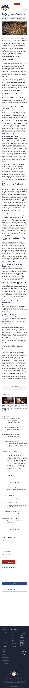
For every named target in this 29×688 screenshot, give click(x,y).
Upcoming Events (5, 646)
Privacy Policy (16, 686)
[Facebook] (21, 651)
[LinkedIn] (24, 654)
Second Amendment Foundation (18, 340)
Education (14, 632)
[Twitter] (25, 651)
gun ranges (4, 250)
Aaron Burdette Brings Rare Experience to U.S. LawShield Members (8, 407)
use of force (14, 173)
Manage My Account (14, 645)
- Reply (18, 418)
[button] (14, 589)
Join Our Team (5, 650)
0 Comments (24, 408)
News (13, 635)
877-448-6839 (17, 1)
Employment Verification (5, 662)
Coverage (5, 642)
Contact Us (5, 659)
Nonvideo (18, 18)
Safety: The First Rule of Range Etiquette (21, 406)
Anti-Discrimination (5, 655)
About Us (5, 632)
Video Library (13, 639)
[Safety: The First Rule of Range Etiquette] (21, 400)
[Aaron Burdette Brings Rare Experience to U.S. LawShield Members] (8, 400)
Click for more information (20, 681)
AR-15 (25, 289)
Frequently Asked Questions (5, 637)
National (14, 18)
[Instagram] (22, 654)
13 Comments (23, 18)
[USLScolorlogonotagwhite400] (5, 8)
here (19, 279)
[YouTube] (23, 651)
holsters (17, 138)
